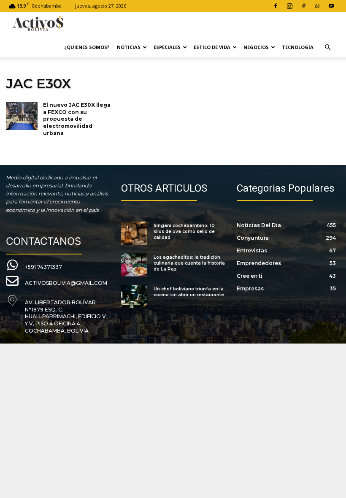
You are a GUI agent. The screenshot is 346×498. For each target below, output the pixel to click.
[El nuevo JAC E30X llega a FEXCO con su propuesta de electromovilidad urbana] (22, 116)
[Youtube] (331, 6)
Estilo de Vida (212, 47)
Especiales (167, 47)
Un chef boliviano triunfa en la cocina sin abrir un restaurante (189, 292)
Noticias (129, 47)
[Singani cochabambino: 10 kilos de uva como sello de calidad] (134, 233)
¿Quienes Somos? (86, 47)
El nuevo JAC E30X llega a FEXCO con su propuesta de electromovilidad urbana (77, 119)
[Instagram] (289, 6)
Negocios (256, 47)
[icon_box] (34, 266)
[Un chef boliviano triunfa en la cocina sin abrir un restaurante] (134, 296)
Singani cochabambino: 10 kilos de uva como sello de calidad (184, 231)
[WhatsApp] (317, 6)
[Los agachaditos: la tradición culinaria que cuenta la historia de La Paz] (134, 264)
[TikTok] (303, 6)
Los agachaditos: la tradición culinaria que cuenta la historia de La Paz (189, 263)
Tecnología (298, 47)
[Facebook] (275, 6)
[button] (327, 47)
